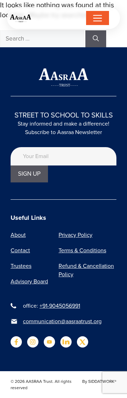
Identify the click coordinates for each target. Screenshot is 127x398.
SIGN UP (29, 173)
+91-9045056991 (60, 306)
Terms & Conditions (82, 250)
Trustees (21, 266)
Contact (20, 250)
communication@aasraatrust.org (62, 321)
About (18, 235)
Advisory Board (29, 281)
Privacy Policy (75, 235)
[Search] (95, 38)
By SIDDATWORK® (99, 381)
